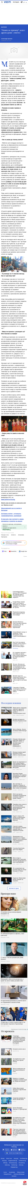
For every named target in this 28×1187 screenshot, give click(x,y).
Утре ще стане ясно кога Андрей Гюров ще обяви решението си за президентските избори (20, 1132)
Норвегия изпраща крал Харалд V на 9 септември (19, 613)
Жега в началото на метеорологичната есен (19, 1070)
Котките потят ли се (19, 1049)
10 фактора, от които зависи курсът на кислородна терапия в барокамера (13, 1023)
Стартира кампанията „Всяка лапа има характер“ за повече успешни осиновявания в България (19, 1039)
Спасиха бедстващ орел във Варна (18, 848)
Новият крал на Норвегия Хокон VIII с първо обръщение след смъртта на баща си (20, 678)
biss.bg (14, 638)
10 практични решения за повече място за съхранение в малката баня (13, 1001)
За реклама (12, 1172)
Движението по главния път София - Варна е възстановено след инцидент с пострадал (20, 839)
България (4, 27)
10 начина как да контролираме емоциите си (11, 913)
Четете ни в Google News (15, 1153)
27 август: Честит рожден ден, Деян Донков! (12, 958)
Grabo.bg (7, 1165)
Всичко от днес (14, 888)
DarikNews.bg (23, 1158)
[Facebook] (14, 1178)
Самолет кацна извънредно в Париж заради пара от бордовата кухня (19, 828)
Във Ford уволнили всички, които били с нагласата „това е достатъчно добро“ (19, 644)
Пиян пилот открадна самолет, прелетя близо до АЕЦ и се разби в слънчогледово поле (20, 710)
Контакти (14, 1176)
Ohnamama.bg (13, 1162)
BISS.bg (5, 1162)
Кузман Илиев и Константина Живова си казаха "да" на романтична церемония (20, 624)
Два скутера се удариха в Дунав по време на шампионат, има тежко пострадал (20, 786)
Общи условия (20, 1172)
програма (4, 537)
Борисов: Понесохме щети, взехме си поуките (19, 879)
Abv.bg (2, 1158)
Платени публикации (19, 1174)
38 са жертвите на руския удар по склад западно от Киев (19, 869)
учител (14, 535)
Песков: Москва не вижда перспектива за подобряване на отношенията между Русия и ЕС (19, 667)
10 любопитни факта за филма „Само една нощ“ (12, 934)
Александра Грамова (6, 38)
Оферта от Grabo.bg (17, 732)
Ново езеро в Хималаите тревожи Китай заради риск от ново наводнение (19, 860)
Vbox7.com (9, 1158)
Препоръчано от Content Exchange (18, 1029)
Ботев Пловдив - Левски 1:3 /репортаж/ (20, 1108)
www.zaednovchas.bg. (8, 499)
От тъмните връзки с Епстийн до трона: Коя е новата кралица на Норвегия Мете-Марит (20, 655)
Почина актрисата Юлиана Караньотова (19, 720)
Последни (16, 2)
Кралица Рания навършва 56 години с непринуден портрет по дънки (20, 776)
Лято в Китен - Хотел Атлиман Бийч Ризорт (20, 729)
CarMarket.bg (22, 1160)
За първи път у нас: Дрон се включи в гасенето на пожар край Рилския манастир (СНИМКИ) (19, 1120)
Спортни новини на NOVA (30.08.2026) (19, 1098)
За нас (5, 1172)
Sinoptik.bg (22, 1162)
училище (21, 535)
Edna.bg (21, 1165)
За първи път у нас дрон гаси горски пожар (19, 1060)
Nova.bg (4, 1160)
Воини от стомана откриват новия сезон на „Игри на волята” (20, 1080)
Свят (14, 715)
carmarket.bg (15, 648)
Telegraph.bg (14, 1167)
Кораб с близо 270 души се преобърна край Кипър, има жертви (19, 818)
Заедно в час (5, 535)
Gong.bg (16, 1158)
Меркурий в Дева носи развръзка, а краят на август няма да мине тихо (12, 980)
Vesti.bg (7, 2)
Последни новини (11, 703)
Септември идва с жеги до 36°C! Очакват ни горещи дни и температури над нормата (20, 594)
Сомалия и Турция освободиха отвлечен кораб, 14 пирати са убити (19, 689)
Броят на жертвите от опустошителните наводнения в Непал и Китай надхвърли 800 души (20, 764)
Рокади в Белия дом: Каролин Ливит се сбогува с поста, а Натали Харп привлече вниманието (19, 742)
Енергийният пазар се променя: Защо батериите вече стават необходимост (20, 634)
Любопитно (15, 779)
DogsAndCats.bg (12, 1160)
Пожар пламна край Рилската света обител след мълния (19, 753)
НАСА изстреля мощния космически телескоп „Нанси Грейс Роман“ (19, 796)
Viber (5, 551)
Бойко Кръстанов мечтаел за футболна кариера (19, 1089)
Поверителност (8, 1174)
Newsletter (13, 551)
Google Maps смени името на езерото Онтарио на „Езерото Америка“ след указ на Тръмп (19, 604)
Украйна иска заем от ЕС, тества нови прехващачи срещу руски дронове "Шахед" (20, 807)
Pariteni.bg (14, 1165)
